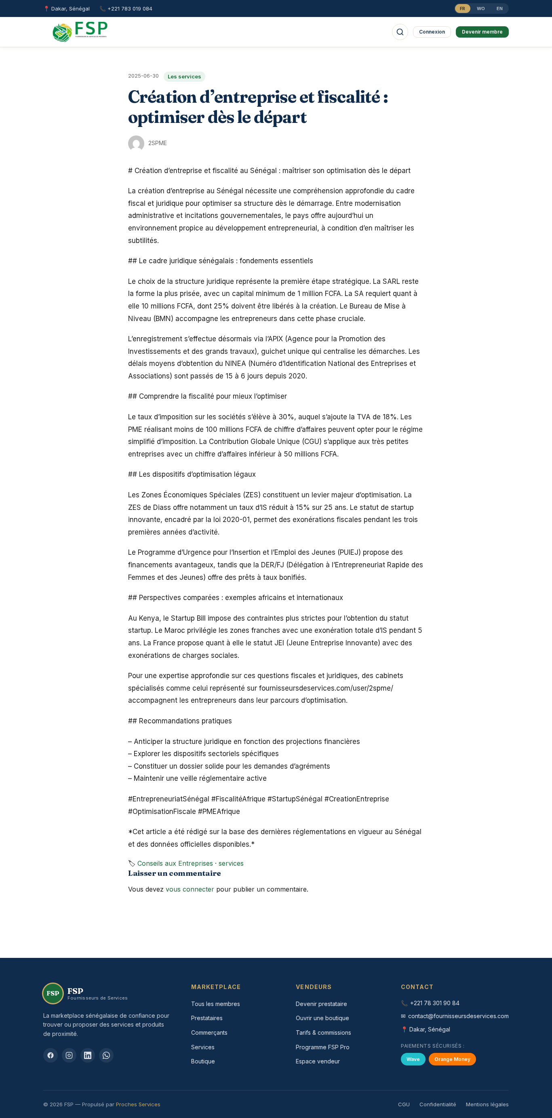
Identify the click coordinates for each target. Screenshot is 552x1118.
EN (500, 8)
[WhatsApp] (106, 1055)
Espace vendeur (318, 1061)
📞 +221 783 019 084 (125, 8)
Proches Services (138, 1104)
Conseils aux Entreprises (175, 863)
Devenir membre (482, 32)
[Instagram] (69, 1055)
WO (481, 8)
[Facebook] (50, 1055)
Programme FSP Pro (323, 1047)
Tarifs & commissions (323, 1032)
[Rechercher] (400, 32)
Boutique (203, 1061)
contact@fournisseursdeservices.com (458, 1015)
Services (203, 1047)
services (231, 863)
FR (463, 8)
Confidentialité (437, 1104)
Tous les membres (215, 1003)
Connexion (432, 32)
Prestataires (207, 1017)
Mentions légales (487, 1104)
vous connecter (190, 889)
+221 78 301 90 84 (434, 1003)
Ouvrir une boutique (322, 1017)
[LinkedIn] (87, 1055)
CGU (404, 1104)
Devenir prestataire (321, 1003)
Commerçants (209, 1032)
